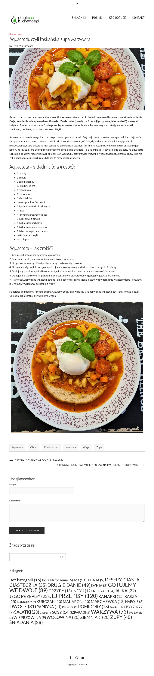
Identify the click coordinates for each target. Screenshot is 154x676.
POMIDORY (93, 606)
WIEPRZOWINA (30, 617)
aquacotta (17, 447)
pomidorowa (51, 447)
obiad (33, 447)
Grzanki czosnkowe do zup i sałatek (39, 460)
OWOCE (22, 606)
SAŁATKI (26, 612)
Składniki (79, 17)
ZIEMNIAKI (95, 617)
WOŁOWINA (63, 617)
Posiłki (97, 17)
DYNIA (99, 585)
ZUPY (121, 617)
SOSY (61, 612)
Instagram (76, 659)
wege (86, 447)
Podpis (12, 484)
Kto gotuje (118, 17)
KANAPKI (111, 596)
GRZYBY (60, 590)
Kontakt (138, 17)
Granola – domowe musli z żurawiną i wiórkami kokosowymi (98, 464)
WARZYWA (109, 612)
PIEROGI (70, 607)
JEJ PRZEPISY (73, 595)
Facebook (70, 659)
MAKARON (76, 601)
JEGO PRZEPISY (29, 596)
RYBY (128, 607)
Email (82, 659)
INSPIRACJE (103, 591)
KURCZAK (49, 601)
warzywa (71, 447)
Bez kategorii (16, 34)
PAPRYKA (49, 606)
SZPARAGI (80, 612)
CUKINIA (94, 580)
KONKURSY (26, 602)
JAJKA (125, 590)
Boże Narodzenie (57, 580)
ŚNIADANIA (26, 622)
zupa (99, 447)
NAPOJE (134, 602)
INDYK (82, 591)
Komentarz (14, 500)
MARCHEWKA (108, 601)
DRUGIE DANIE (69, 585)
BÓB (78, 580)
